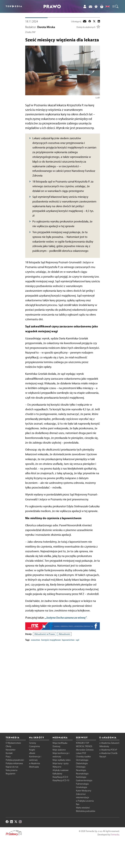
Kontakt (9, 753)
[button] (115, 6)
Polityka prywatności (15, 760)
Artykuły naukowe (61, 770)
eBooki (32, 753)
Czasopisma (34, 746)
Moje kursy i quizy (61, 763)
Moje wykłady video (61, 760)
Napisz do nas (12, 766)
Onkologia (80, 766)
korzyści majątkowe (51, 639)
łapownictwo (68, 639)
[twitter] (94, 22)
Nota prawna (11, 770)
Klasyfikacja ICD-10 (61, 780)
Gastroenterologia (84, 780)
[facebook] (90, 22)
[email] (84, 22)
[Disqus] (62, 684)
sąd (77, 639)
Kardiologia (81, 777)
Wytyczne (57, 766)
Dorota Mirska (46, 27)
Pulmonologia (82, 783)
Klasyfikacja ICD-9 (60, 777)
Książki (32, 749)
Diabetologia (82, 763)
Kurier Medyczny (83, 790)
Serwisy (32, 743)
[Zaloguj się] (85, 6)
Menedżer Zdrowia (84, 749)
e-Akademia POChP (108, 749)
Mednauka (34, 766)
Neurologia (81, 770)
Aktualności (64, 634)
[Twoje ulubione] (96, 6)
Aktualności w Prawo (44, 634)
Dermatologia (82, 760)
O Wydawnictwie (13, 743)
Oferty (8, 746)
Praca (8, 756)
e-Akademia (34, 763)
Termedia (115, 834)
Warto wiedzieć (83, 807)
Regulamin (10, 773)
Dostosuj (56, 746)
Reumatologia (82, 773)
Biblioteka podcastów (85, 811)
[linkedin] (99, 22)
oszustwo (35, 639)
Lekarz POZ (81, 753)
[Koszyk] (101, 6)
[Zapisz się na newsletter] (90, 6)
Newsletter (10, 749)
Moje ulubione (59, 749)
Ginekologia (81, 787)
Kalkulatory (57, 773)
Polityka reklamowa (14, 763)
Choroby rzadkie (83, 756)
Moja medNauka (60, 743)
